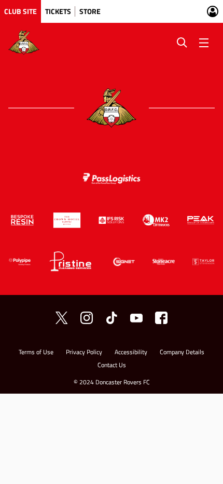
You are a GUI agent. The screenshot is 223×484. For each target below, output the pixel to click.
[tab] (20, 11)
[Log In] (212, 11)
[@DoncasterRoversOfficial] (136, 318)
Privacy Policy (84, 353)
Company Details (182, 353)
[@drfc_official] (61, 318)
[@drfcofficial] (86, 318)
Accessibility (131, 353)
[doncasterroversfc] (161, 318)
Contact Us (111, 366)
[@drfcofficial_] (111, 318)
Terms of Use (36, 353)
